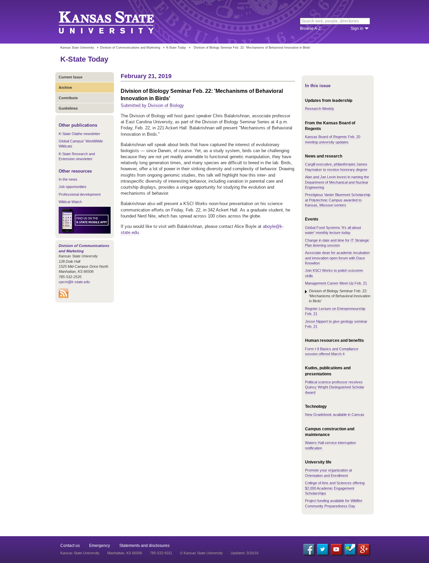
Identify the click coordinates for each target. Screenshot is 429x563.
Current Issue (70, 77)
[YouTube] (336, 549)
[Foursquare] (350, 549)
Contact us (70, 545)
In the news (68, 179)
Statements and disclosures (144, 545)
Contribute (68, 98)
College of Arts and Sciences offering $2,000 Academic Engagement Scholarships (335, 488)
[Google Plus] (363, 549)
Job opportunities (72, 187)
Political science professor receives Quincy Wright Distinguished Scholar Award (334, 387)
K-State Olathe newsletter (79, 134)
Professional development (80, 194)
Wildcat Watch (70, 202)
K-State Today (176, 47)
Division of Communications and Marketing (130, 47)
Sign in (357, 28)
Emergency (99, 545)
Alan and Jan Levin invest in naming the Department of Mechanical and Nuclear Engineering (337, 182)
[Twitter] (322, 549)
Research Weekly (319, 109)
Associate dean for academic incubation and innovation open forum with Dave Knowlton (337, 258)
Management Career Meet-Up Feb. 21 (336, 283)
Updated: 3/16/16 (244, 553)
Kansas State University (115, 22)
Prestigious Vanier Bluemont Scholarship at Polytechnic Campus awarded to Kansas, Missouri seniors (337, 200)
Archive (65, 87)
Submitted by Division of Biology (152, 105)
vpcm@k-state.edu (74, 282)
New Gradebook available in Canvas (334, 415)
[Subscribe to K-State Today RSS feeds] (63, 297)
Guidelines (68, 108)
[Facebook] (308, 549)
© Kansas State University (201, 553)
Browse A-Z (310, 28)
